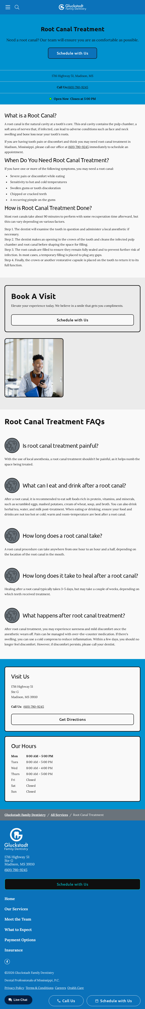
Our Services (16, 908)
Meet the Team (18, 919)
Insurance (14, 950)
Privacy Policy (14, 988)
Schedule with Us (72, 53)
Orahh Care (75, 988)
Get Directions (72, 719)
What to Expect (18, 929)
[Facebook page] (7, 961)
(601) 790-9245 (78, 87)
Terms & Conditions (39, 988)
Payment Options (20, 939)
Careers (60, 988)
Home (10, 898)
